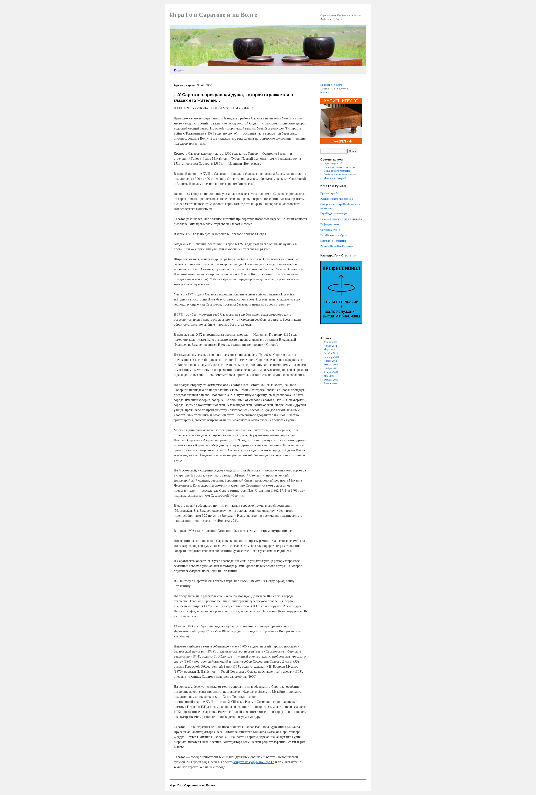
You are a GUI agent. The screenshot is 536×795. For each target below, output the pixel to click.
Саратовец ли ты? (333, 163)
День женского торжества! (337, 170)
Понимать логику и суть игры (339, 166)
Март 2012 (329, 349)
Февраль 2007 (331, 372)
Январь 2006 (330, 383)
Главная (179, 70)
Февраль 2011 (331, 364)
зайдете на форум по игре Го (253, 762)
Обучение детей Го (330, 229)
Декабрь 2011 (331, 353)
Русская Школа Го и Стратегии (336, 246)
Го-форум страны (329, 224)
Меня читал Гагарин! (335, 178)
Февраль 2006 (331, 379)
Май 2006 (329, 375)
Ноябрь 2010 (330, 368)
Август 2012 (330, 345)
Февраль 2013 (331, 341)
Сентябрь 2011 (331, 357)
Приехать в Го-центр (331, 84)
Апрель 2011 (330, 360)
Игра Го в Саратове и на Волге (213, 14)
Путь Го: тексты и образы (333, 235)
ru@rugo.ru (326, 92)
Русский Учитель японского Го (336, 198)
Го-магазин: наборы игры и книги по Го (341, 218)
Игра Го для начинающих (333, 213)
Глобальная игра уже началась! (340, 174)
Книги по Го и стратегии (333, 240)
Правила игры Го (329, 193)
